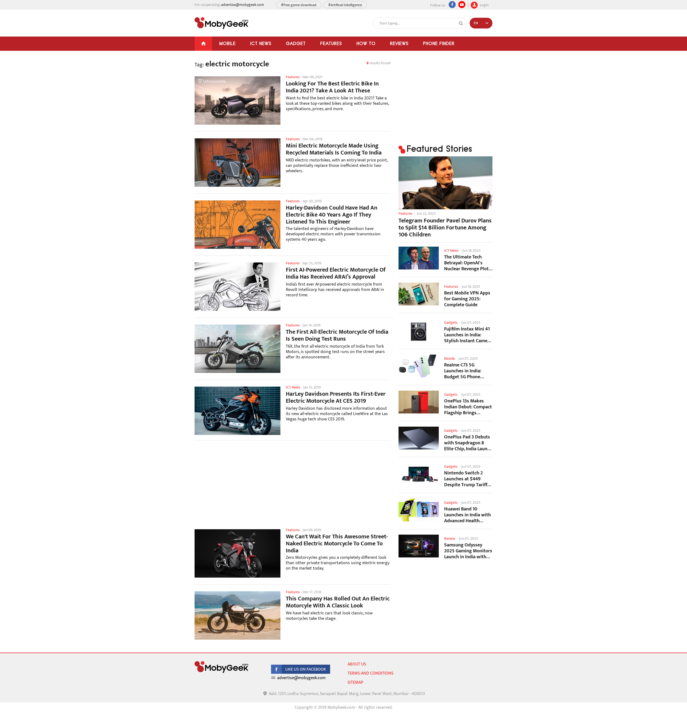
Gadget (296, 43)
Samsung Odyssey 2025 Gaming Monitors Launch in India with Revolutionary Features (468, 551)
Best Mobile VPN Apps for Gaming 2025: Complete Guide (467, 299)
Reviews (399, 43)
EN (476, 23)
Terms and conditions (370, 673)
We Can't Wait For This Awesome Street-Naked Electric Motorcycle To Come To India (337, 543)
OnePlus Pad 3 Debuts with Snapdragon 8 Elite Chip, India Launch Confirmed (468, 443)
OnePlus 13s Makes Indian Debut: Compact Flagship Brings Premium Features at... (468, 407)
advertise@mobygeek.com (242, 5)
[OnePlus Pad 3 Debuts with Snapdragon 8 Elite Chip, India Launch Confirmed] (419, 438)
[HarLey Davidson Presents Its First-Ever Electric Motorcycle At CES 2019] (237, 411)
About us (357, 664)
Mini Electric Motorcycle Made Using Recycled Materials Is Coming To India (334, 149)
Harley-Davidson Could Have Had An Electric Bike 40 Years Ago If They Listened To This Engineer (331, 214)
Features (331, 43)
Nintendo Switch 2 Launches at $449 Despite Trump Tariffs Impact (466, 479)
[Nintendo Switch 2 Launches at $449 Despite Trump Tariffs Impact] (419, 474)
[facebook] (300, 672)
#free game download (298, 5)
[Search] (461, 23)
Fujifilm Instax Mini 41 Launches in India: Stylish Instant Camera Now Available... (468, 335)
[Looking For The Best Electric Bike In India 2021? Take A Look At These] (237, 100)
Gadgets (451, 322)
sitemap (355, 682)
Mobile (227, 43)
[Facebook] (452, 4)
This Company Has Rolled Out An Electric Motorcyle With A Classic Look (338, 602)
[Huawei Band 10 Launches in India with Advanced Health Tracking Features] (419, 510)
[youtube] (461, 4)
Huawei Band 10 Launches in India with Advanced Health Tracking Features (467, 515)
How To (365, 43)
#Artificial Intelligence (345, 5)
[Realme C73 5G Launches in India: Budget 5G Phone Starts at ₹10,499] (419, 366)
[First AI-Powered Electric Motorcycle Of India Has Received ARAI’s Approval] (237, 286)
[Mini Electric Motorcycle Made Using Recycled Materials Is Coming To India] (237, 162)
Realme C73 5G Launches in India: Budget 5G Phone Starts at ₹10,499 (462, 371)
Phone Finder (438, 43)
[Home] (203, 44)
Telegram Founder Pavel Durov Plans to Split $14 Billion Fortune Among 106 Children (445, 227)
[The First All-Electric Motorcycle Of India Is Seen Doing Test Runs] (237, 349)
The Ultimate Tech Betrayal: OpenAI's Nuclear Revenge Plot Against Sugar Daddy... (467, 263)
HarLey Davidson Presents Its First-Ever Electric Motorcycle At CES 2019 (336, 398)
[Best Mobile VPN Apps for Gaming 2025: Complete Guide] (419, 294)
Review (449, 538)
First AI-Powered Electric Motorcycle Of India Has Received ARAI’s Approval (336, 273)
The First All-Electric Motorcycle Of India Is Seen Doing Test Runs (337, 336)
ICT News (260, 43)
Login (483, 4)
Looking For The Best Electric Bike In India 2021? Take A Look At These (332, 87)
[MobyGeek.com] (221, 23)
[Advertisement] (292, 487)
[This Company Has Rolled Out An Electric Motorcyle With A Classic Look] (237, 615)
